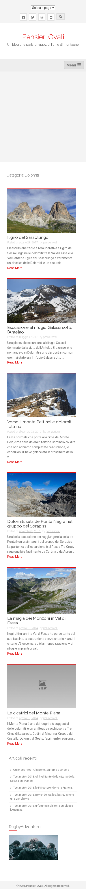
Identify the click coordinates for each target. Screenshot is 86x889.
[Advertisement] (43, 117)
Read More (14, 268)
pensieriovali (50, 242)
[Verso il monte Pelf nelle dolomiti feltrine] (41, 395)
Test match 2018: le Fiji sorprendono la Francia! (43, 787)
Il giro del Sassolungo (28, 237)
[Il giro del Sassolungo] (41, 210)
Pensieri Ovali (43, 37)
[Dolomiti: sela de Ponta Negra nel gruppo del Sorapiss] (41, 494)
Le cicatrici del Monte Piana (33, 712)
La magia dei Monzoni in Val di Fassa (36, 620)
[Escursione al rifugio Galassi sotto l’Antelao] (41, 300)
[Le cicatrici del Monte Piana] (41, 686)
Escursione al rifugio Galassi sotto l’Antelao (40, 329)
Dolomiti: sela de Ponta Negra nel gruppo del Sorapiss (39, 523)
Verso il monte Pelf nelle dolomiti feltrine (39, 424)
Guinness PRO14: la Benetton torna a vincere (41, 769)
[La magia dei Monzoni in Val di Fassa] (41, 590)
